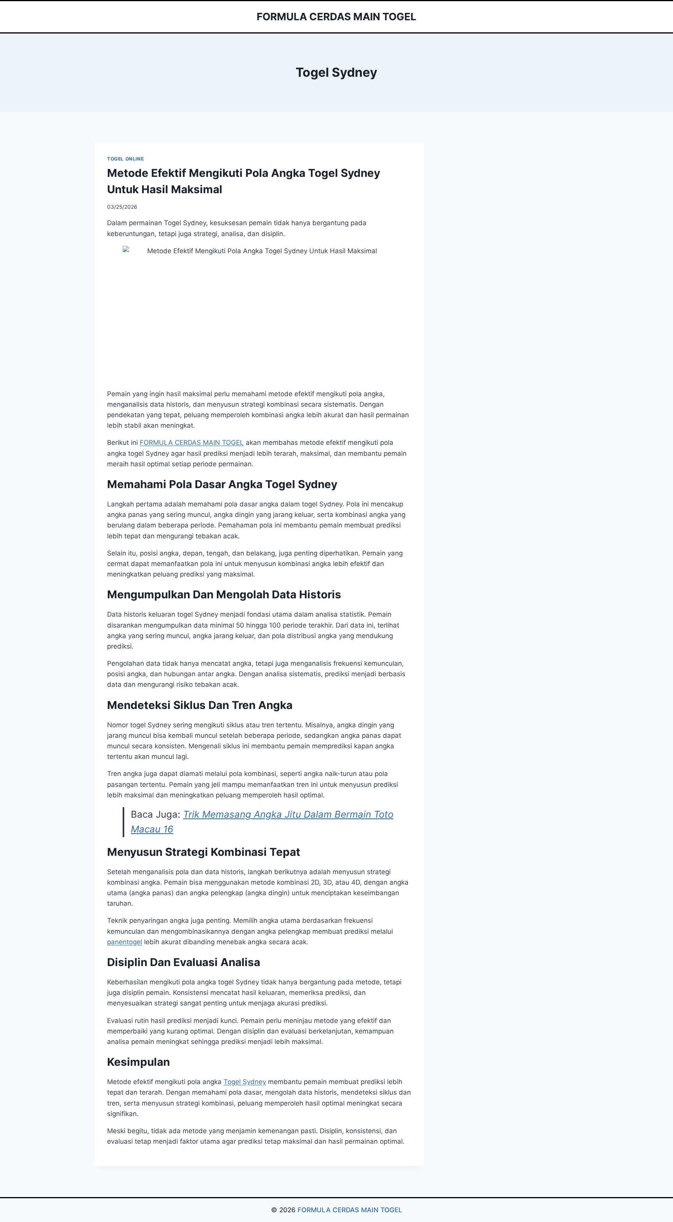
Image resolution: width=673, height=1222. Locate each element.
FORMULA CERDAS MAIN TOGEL (350, 1210)
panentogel (124, 942)
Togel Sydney (245, 1082)
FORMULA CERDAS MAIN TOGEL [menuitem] (192, 442)
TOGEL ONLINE (125, 159)
